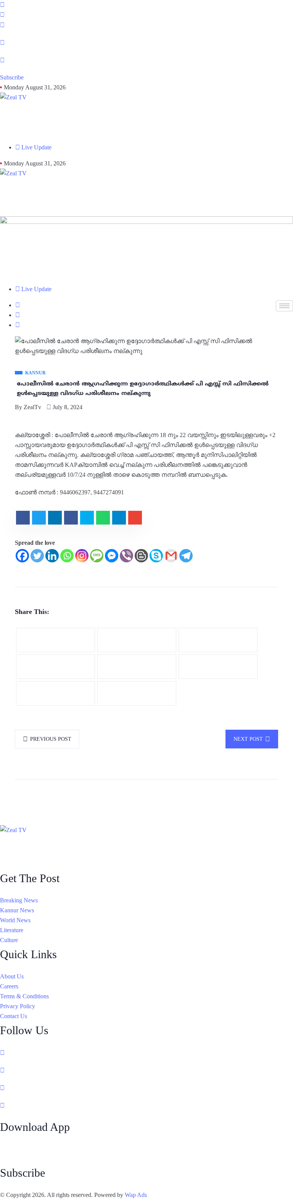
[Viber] (126, 555)
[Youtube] (146, 60)
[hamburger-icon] (284, 305)
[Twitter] (37, 555)
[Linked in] (146, 1088)
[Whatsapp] (67, 555)
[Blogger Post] (141, 555)
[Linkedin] (52, 555)
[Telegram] (186, 555)
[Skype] (156, 555)
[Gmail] (171, 555)
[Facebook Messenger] (111, 555)
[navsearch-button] (2, 15)
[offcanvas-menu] (2, 5)
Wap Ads (136, 1195)
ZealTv (32, 407)
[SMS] (96, 555)
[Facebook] (146, 25)
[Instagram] (146, 42)
